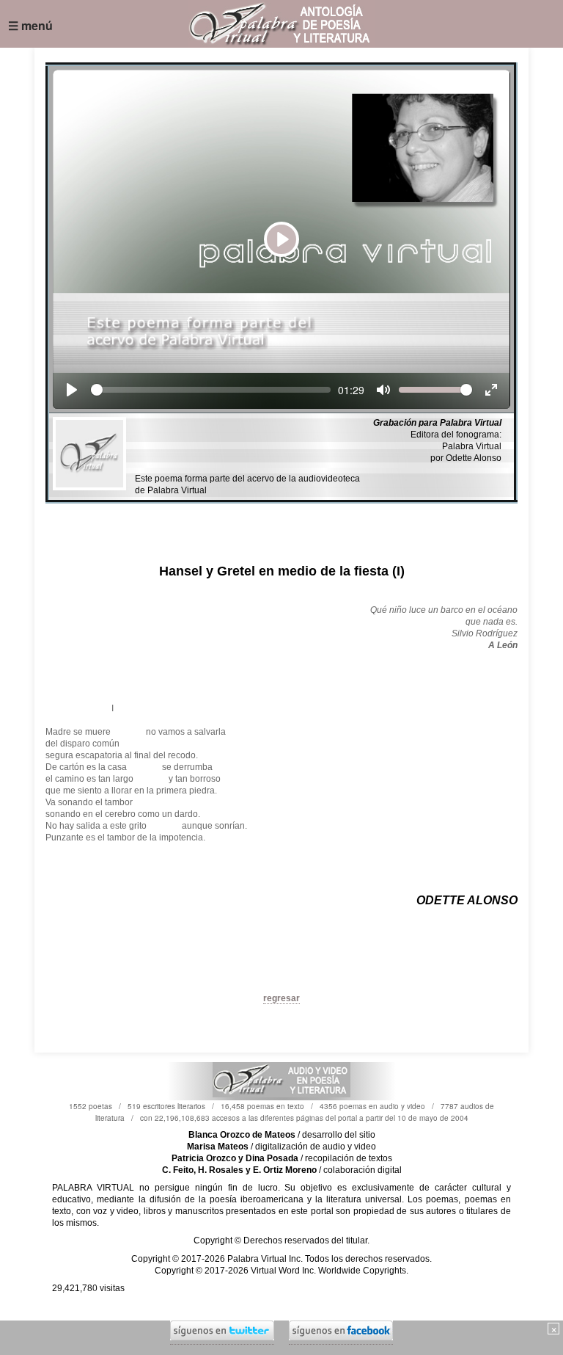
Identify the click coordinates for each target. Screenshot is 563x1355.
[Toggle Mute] (383, 390)
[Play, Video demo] (72, 390)
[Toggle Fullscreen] (491, 390)
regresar (281, 998)
